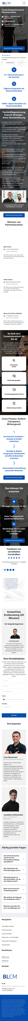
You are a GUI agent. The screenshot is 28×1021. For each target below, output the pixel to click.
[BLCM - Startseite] (6, 3)
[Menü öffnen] (24, 3)
